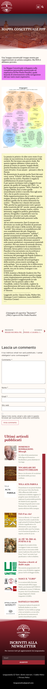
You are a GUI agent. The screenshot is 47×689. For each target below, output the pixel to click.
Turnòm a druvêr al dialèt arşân (27, 563)
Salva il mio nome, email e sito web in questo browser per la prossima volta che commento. (21, 417)
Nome (5, 387)
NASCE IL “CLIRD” (27, 578)
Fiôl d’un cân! (25, 514)
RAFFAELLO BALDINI (28, 601)
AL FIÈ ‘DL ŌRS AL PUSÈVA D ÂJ (27, 540)
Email (5, 396)
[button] (38, 7)
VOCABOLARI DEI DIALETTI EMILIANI (28, 468)
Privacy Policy (24, 677)
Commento (7, 360)
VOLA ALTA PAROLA (28, 484)
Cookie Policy (39, 675)
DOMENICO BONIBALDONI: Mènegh (25, 449)
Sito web (5, 405)
